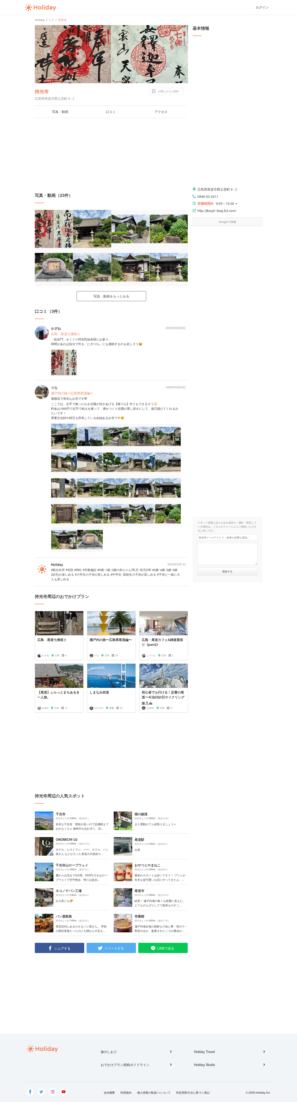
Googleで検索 (227, 222)
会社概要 (109, 1092)
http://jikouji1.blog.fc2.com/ (216, 210)
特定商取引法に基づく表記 (193, 1092)
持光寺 (42, 91)
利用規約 (126, 1092)
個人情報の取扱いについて (154, 1092)
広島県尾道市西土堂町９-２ (217, 189)
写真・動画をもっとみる (111, 296)
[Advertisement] (111, 155)
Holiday (40, 7)
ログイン (262, 7)
